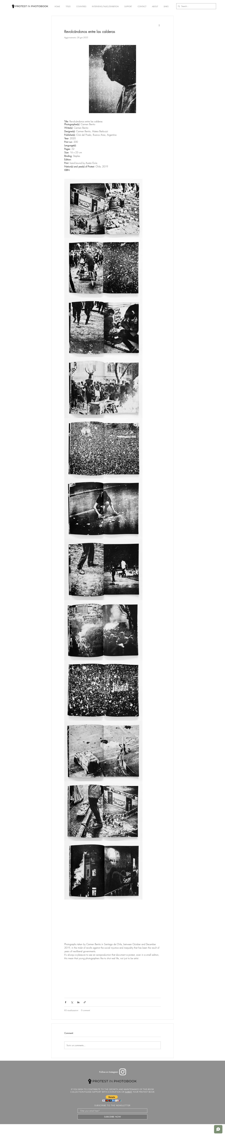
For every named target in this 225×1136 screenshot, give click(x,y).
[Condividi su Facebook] (65, 1002)
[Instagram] (122, 1071)
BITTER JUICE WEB (118, 1128)
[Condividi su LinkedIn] (78, 1002)
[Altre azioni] (159, 25)
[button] (111, 1098)
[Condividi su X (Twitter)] (72, 1002)
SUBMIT (128, 1092)
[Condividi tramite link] (84, 1002)
